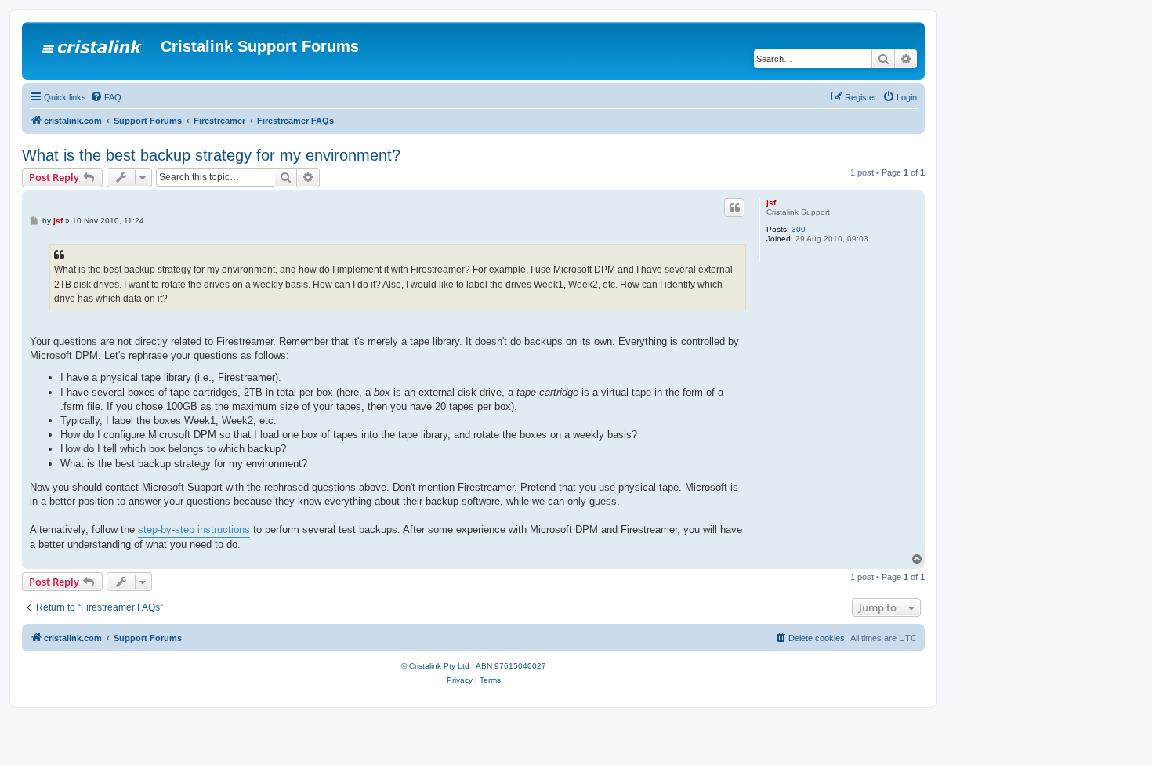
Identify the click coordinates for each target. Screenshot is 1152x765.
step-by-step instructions (194, 529)
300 (799, 229)
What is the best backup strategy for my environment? (211, 155)
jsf (771, 202)
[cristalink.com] (93, 51)
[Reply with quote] (734, 207)
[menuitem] (105, 97)
